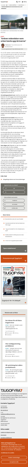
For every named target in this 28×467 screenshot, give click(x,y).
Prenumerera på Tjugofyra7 (12, 258)
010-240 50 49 (4, 410)
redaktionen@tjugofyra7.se (8, 414)
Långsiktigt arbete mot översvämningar (14, 179)
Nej (14, 192)
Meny (25, 2)
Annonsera (3, 435)
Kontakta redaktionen (6, 437)
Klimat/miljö (21, 5)
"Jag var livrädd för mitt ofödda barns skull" (14, 229)
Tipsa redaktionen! (9, 248)
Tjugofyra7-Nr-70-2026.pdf (11, 300)
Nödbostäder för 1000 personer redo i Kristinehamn (14, 235)
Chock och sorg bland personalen (13, 240)
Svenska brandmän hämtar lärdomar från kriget (14, 224)
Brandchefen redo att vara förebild (14, 219)
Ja (14, 188)
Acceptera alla (14, 462)
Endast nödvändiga (14, 457)
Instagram (16, 205)
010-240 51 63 (4, 407)
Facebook (16, 201)
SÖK (19, 2)
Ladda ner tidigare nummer (8, 432)
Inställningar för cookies (7, 453)
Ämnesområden (13, 5)
